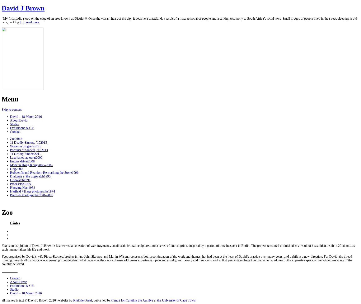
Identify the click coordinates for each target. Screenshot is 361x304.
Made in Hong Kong (31, 165)
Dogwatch (20, 180)
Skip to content (12, 109)
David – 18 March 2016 (26, 116)
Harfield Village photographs (32, 191)
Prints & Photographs (31, 195)
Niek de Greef (82, 300)
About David (18, 120)
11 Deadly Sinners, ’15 (28, 142)
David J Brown (23, 8)
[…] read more (29, 22)
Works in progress (25, 146)
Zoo (16, 139)
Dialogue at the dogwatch (30, 176)
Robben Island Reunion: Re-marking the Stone (44, 172)
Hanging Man (22, 187)
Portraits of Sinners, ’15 (29, 150)
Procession (20, 184)
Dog (16, 169)
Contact (15, 131)
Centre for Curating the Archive (132, 300)
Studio (14, 124)
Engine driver (22, 161)
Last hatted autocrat (26, 157)
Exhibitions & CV (22, 128)
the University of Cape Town (176, 300)
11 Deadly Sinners (25, 154)
